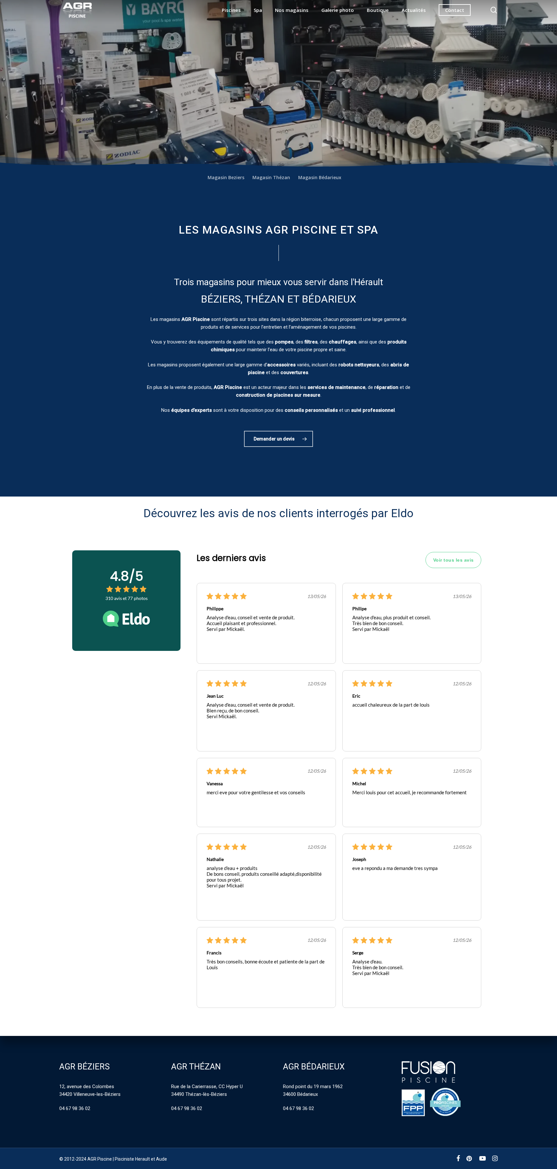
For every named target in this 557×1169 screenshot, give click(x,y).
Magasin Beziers (226, 177)
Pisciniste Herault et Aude (141, 1159)
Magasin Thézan (271, 177)
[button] (278, 439)
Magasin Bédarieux (319, 177)
